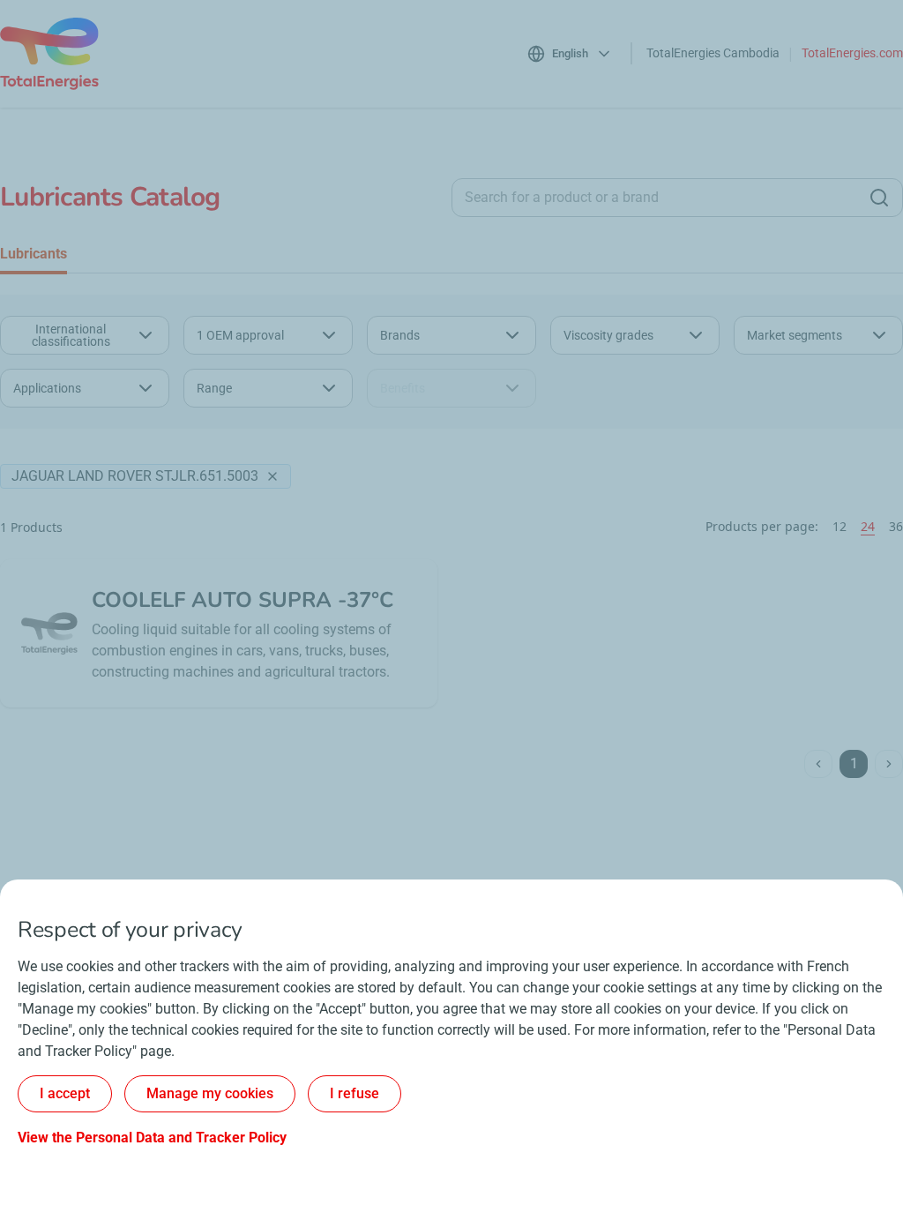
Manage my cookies (209, 1093)
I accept (65, 1093)
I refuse (354, 1093)
